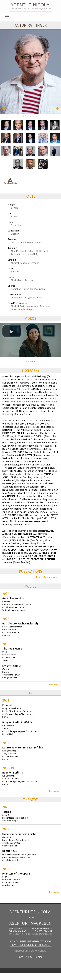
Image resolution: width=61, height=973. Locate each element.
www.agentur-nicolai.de (42, 934)
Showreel (30, 361)
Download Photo (10, 183)
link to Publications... (47, 577)
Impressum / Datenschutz (30, 950)
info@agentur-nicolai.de (19, 934)
